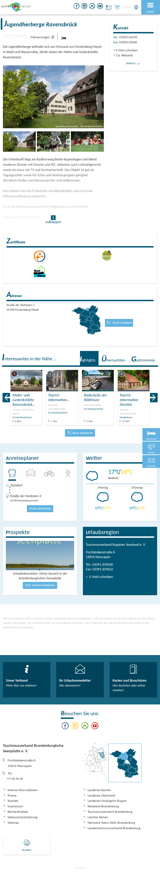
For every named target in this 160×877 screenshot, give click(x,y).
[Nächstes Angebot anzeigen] (153, 397)
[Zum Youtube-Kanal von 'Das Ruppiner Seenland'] (100, 7)
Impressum (15, 806)
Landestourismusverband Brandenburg (114, 828)
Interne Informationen (22, 790)
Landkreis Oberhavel (101, 795)
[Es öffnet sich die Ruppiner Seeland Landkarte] (108, 7)
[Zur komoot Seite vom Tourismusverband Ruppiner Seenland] (92, 7)
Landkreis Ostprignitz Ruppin (107, 801)
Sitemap (13, 822)
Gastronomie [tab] (143, 359)
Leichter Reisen (98, 817)
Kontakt (13, 801)
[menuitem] (126, 7)
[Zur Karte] (112, 764)
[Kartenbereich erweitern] (154, 367)
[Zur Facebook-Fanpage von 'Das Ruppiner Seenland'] (76, 7)
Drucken (26, 850)
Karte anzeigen (122, 322)
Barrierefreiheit (18, 812)
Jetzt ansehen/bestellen (40, 585)
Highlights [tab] (86, 359)
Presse (12, 795)
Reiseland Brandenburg (103, 806)
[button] (151, 461)
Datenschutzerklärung (22, 817)
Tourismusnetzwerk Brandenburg (110, 812)
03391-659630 (102, 565)
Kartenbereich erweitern (135, 367)
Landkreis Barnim (99, 790)
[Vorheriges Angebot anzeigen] (6, 397)
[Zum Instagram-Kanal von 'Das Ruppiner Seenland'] (84, 7)
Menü (150, 12)
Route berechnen (40, 508)
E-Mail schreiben (101, 577)
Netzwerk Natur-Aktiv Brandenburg (111, 822)
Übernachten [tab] (113, 359)
